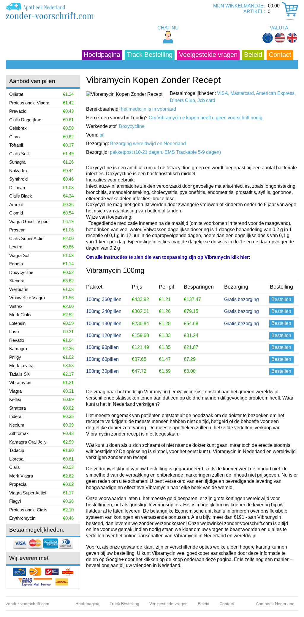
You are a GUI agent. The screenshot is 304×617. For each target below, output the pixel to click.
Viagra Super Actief (27, 492)
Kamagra (18, 348)
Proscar (17, 229)
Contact (280, 54)
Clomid (16, 212)
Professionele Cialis (28, 509)
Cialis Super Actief (27, 238)
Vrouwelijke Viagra (27, 297)
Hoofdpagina (102, 54)
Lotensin (17, 323)
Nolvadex (18, 170)
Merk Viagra (21, 475)
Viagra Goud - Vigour (29, 221)
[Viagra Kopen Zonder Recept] (50, 11)
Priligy (15, 357)
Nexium (16, 424)
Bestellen (281, 299)
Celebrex (18, 128)
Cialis (14, 467)
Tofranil (16, 145)
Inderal (15, 416)
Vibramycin (20, 382)
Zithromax (19, 433)
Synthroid (18, 178)
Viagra (15, 391)
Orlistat (16, 94)
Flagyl (15, 501)
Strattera (17, 408)
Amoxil (16, 204)
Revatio (16, 340)
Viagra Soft (20, 255)
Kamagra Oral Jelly (28, 441)
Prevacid (17, 111)
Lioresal (16, 458)
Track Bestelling (149, 54)
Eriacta (16, 263)
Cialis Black (20, 195)
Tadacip (16, 450)
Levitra (15, 246)
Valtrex (16, 306)
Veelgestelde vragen (208, 54)
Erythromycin (22, 518)
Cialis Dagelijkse (25, 119)
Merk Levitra (21, 365)
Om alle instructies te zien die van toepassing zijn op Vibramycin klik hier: (168, 257)
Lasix (14, 331)
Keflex (15, 399)
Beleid (253, 54)
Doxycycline (21, 272)
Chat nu (168, 27)
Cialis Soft (19, 153)
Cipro (14, 136)
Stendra (16, 280)
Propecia (17, 484)
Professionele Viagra (29, 102)
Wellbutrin (18, 289)
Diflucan (17, 187)
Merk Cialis (20, 314)
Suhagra (17, 162)
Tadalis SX (19, 374)
